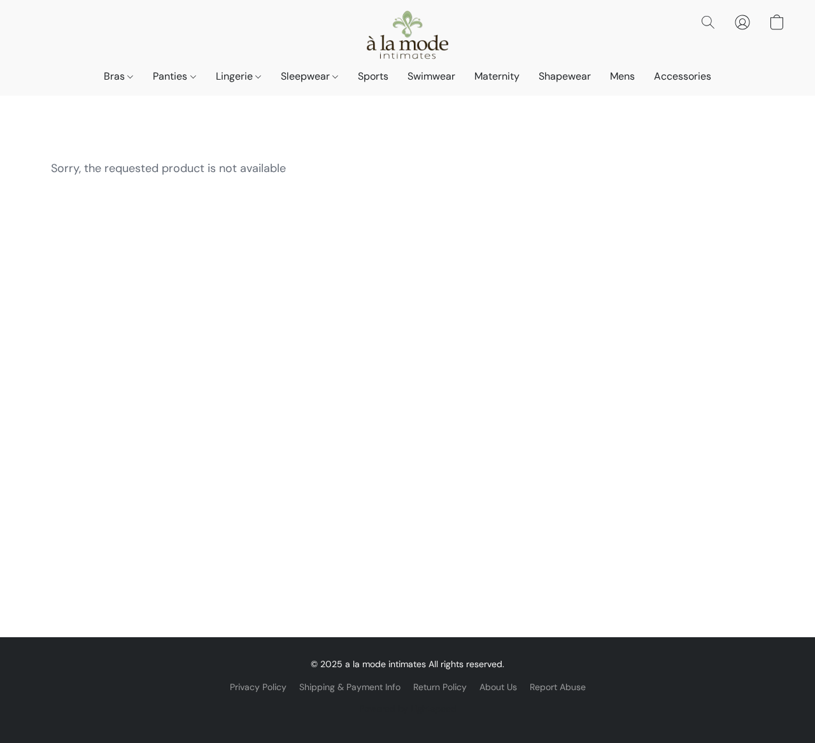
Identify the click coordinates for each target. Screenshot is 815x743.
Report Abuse (558, 687)
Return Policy (440, 687)
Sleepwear (306, 76)
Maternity (497, 76)
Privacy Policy (258, 687)
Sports (373, 76)
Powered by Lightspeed (408, 708)
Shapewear (565, 76)
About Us (498, 687)
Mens (622, 76)
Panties (171, 76)
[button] (407, 35)
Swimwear (431, 76)
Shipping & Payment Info (349, 687)
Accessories (682, 76)
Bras (115, 76)
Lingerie (235, 76)
